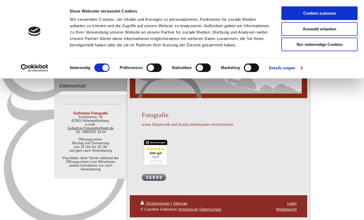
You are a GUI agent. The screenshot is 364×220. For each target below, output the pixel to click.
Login (292, 203)
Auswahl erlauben (319, 29)
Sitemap (180, 203)
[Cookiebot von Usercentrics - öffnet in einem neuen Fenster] (34, 68)
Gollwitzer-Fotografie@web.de (90, 128)
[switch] (154, 67)
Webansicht (286, 209)
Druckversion (158, 203)
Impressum (188, 209)
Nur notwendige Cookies (320, 44)
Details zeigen (282, 68)
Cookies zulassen (319, 13)
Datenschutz (210, 209)
